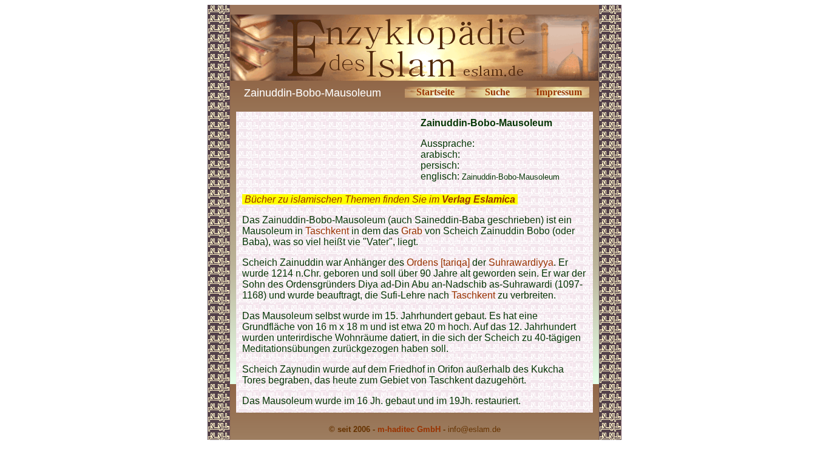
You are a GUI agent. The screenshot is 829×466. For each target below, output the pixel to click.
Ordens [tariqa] (438, 262)
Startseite (435, 92)
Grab (411, 231)
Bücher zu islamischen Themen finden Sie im (380, 199)
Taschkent (327, 231)
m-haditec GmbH (409, 429)
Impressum (559, 92)
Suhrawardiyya (521, 262)
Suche (497, 92)
